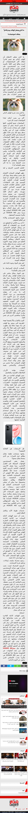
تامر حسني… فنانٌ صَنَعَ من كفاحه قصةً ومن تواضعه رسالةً (20, 760)
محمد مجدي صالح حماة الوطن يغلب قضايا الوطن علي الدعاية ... (7, 773)
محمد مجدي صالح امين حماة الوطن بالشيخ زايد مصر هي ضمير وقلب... (7, 760)
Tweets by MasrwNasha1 (22, 792)
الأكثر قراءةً (22, 738)
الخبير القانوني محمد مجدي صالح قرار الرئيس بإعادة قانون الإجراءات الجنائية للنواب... (20, 774)
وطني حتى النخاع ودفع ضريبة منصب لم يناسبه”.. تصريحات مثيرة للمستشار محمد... (10, 741)
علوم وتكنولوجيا (19, 24)
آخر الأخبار (22, 696)
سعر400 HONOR (9, 648)
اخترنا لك (22, 751)
